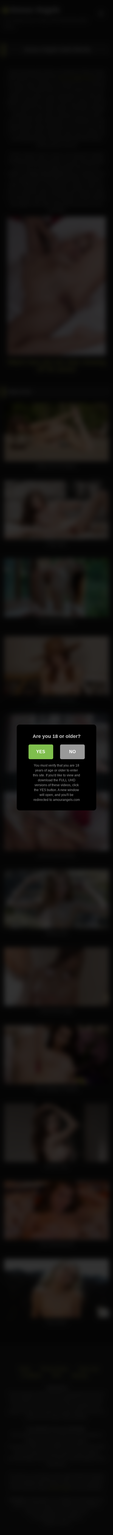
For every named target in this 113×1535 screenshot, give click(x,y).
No (72, 751)
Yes (40, 751)
